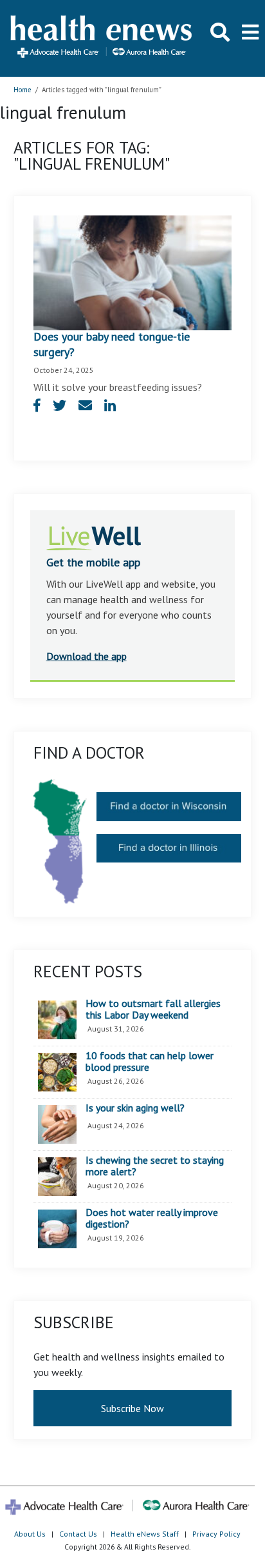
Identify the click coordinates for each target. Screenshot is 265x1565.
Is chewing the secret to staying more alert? (155, 1166)
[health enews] (102, 38)
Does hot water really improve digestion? (152, 1218)
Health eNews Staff (145, 1534)
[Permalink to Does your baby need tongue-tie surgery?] (132, 271)
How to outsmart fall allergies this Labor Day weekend (153, 1009)
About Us (30, 1534)
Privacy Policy (216, 1534)
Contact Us (78, 1534)
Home (23, 89)
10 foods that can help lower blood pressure (150, 1061)
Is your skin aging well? (135, 1108)
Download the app (86, 656)
